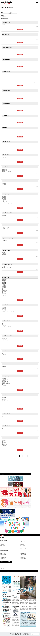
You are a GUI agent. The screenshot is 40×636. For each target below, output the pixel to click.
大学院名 (2, 15)
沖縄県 (37, 159)
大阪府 (37, 39)
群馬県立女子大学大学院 (7, 264)
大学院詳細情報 (20, 29)
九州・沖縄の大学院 (23, 557)
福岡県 (37, 217)
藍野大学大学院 (5, 34)
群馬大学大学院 (5, 194)
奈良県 (37, 356)
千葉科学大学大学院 (6, 250)
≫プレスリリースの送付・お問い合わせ (6, 566)
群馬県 (37, 205)
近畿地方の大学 (2, 545)
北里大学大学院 (5, 394)
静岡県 (34, 297)
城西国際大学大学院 (6, 71)
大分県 (37, 313)
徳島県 (37, 447)
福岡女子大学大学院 (6, 141)
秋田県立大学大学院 (6, 225)
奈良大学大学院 (5, 350)
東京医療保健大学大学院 (7, 335)
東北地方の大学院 (23, 552)
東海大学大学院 (5, 277)
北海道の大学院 (2, 552)
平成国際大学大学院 (6, 59)
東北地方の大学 (22, 541)
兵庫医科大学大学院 (6, 320)
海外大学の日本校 (23, 548)
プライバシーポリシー (27, 633)
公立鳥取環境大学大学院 (7, 47)
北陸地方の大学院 (23, 554)
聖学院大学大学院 (5, 127)
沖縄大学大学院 (5, 154)
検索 (2, 18)
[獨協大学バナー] (7, 516)
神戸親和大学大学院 (6, 425)
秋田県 (37, 230)
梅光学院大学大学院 (6, 413)
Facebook (18, 633)
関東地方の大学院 (3, 553)
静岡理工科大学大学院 (6, 363)
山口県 (37, 242)
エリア (2, 12)
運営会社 (11, 633)
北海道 (27, 297)
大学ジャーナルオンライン (20, 634)
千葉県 (34, 82)
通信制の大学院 (2, 558)
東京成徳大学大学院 (6, 103)
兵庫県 (37, 186)
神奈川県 (32, 297)
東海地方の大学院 (3, 554)
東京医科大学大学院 (6, 90)
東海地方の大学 (2, 544)
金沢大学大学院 (5, 376)
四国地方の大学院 (3, 557)
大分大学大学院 (5, 304)
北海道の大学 (2, 541)
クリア (6, 18)
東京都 (37, 26)
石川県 (37, 387)
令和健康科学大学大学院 (7, 212)
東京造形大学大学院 (6, 22)
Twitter (15, 633)
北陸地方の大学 (22, 544)
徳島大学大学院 (5, 438)
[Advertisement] (7, 466)
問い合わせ (21, 633)
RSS (13, 633)
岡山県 (37, 173)
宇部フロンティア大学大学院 (8, 238)
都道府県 (10, 12)
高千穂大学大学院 (5, 115)
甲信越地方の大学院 (23, 553)
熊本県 (37, 297)
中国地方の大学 (22, 545)
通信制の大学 (2, 548)
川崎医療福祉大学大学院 (7, 166)
